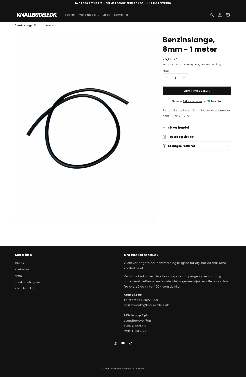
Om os (19, 263)
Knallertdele (118, 368)
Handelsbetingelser (28, 282)
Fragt (18, 276)
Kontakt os (22, 269)
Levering (188, 64)
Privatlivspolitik (25, 288)
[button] (89, 15)
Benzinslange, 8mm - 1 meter (35, 25)
